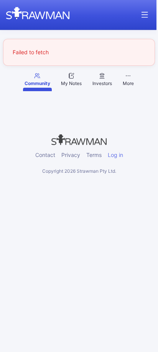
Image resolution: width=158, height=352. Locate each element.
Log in (115, 155)
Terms (94, 155)
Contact (45, 155)
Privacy (70, 155)
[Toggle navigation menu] (144, 14)
